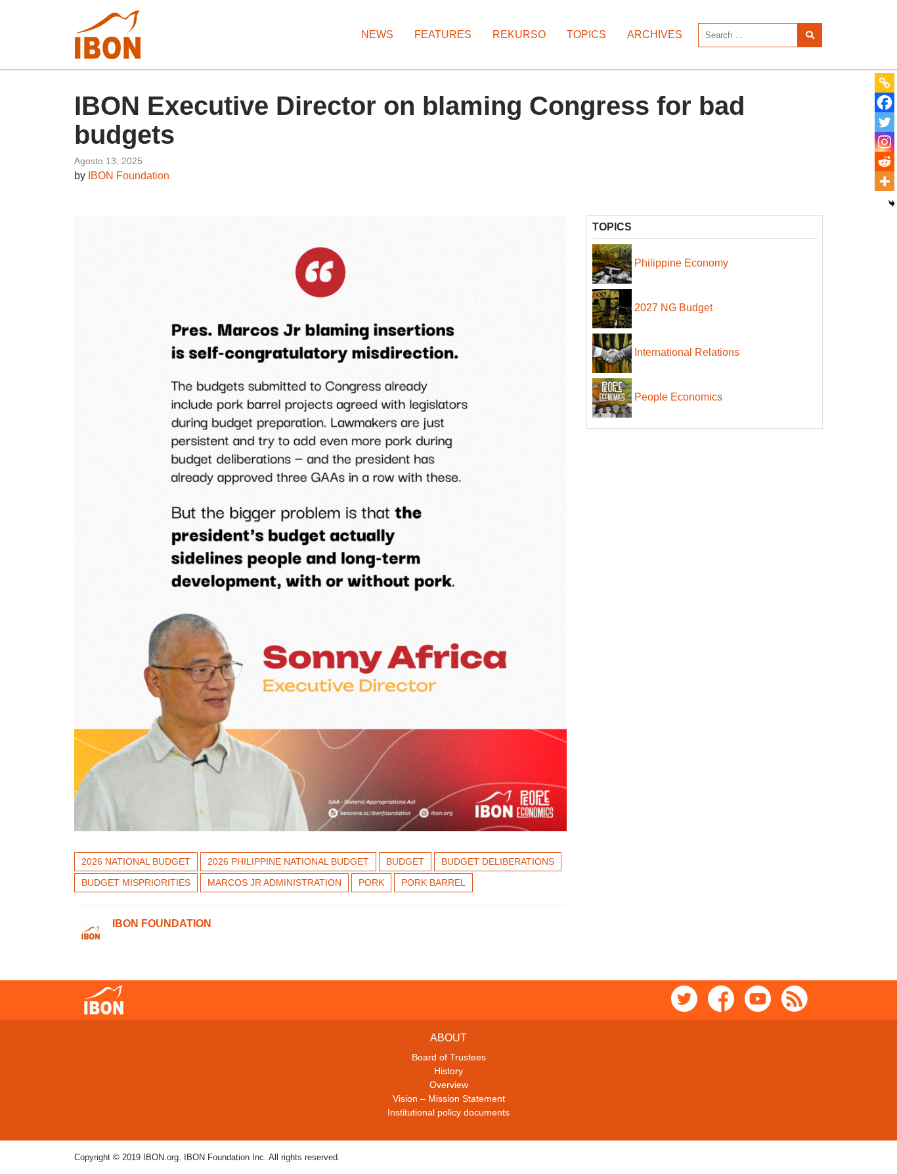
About (448, 1037)
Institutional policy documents (448, 1112)
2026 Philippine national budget (288, 861)
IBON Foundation (128, 175)
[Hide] (891, 203)
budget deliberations (497, 861)
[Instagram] (884, 142)
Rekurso (519, 34)
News (377, 34)
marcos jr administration (274, 882)
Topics (586, 34)
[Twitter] (884, 122)
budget (405, 861)
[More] (884, 181)
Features (442, 34)
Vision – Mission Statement (449, 1098)
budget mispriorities (135, 882)
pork (371, 882)
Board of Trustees (449, 1057)
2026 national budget (135, 861)
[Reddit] (884, 161)
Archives (654, 34)
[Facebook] (884, 102)
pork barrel (433, 882)
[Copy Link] (884, 83)
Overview (448, 1084)
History (448, 1071)
